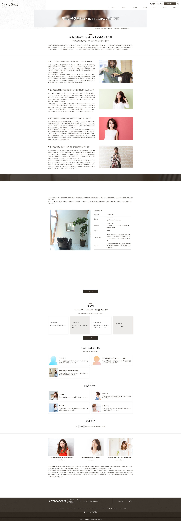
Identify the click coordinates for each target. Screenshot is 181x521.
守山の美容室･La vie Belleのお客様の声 (95, 426)
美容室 (81, 426)
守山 (77, 426)
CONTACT (169, 3)
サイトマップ (122, 508)
